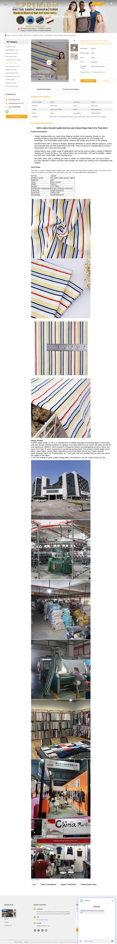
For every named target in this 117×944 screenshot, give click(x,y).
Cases (6, 922)
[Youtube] (42, 931)
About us (7, 912)
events (70, 3)
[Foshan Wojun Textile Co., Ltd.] (5, 3)
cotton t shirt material (48, 884)
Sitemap (26, 942)
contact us (84, 3)
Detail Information (44, 89)
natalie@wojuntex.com (15, 103)
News (6, 919)
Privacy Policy (18, 942)
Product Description (71, 89)
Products (14, 35)
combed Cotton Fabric (89, 884)
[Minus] (112, 901)
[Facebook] (38, 931)
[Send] (112, 941)
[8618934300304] (46, 931)
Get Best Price (88, 80)
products (62, 3)
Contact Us (8, 925)
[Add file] (81, 941)
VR (77, 3)
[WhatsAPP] (7, 112)
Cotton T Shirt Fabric (25, 35)
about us (53, 3)
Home (45, 3)
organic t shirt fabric (68, 884)
